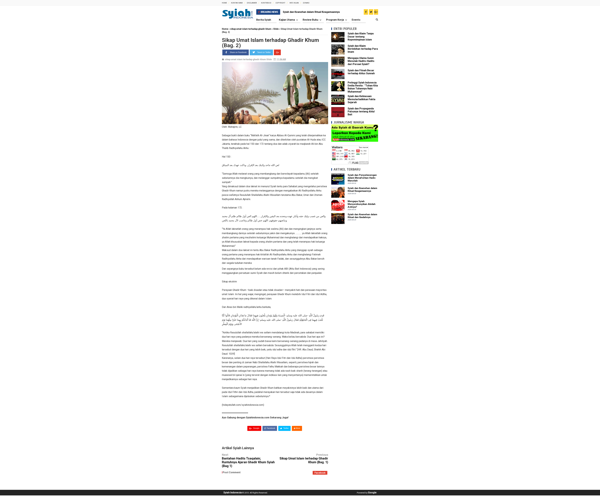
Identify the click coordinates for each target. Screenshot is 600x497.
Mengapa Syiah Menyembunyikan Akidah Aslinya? (361, 204)
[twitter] (371, 12)
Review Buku (310, 19)
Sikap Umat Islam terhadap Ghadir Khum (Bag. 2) (270, 42)
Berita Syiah (263, 19)
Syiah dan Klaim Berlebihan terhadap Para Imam (363, 48)
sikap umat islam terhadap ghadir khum (245, 59)
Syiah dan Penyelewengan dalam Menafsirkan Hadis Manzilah (362, 178)
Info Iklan (294, 3)
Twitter (286, 428)
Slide (269, 59)
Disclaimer (252, 3)
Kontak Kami (237, 3)
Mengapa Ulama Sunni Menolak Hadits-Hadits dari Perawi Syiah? (361, 61)
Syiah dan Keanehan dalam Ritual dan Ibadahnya (362, 216)
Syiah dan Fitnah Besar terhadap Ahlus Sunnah (361, 72)
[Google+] (277, 52)
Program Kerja (335, 19)
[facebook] (366, 12)
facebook (320, 472)
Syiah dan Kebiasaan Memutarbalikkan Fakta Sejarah (361, 99)
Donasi (306, 3)
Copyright (280, 3)
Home (224, 3)
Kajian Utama (287, 19)
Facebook (270, 428)
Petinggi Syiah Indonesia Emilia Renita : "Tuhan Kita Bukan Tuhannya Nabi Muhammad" (363, 87)
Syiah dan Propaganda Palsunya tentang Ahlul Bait (361, 111)
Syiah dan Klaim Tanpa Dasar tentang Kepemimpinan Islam (361, 36)
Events (356, 19)
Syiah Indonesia (232, 492)
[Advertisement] (354, 274)
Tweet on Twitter (264, 52)
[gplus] (376, 12)
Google (256, 428)
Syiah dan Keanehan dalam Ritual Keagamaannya (311, 11)
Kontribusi (266, 3)
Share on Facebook (238, 52)
